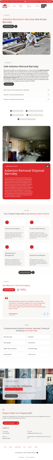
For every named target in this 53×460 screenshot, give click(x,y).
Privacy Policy (21, 457)
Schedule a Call (8, 84)
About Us (30, 447)
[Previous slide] (44, 314)
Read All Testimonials (9, 289)
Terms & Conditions (30, 457)
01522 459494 (49, 1)
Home (9, 6)
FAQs (24, 447)
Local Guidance (29, 6)
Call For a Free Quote (11, 396)
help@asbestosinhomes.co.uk (32, 1)
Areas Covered (21, 6)
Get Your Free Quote (25, 272)
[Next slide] (47, 314)
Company (37, 6)
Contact (35, 447)
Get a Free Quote (44, 6)
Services (14, 6)
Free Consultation (8, 26)
